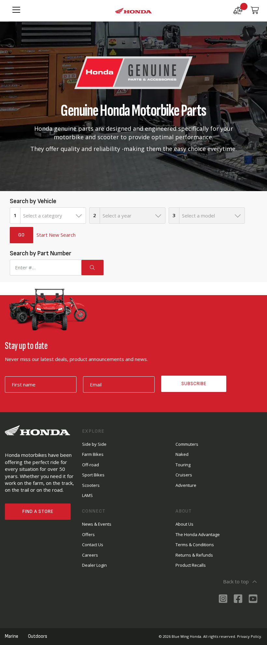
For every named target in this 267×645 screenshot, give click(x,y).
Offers (88, 534)
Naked (182, 454)
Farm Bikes (93, 454)
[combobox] (53, 215)
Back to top (236, 581)
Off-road (90, 465)
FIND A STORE (37, 511)
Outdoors (37, 636)
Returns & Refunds (194, 555)
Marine (11, 636)
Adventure (186, 485)
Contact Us (92, 545)
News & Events (96, 524)
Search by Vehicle (33, 201)
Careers (90, 555)
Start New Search (56, 235)
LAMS (87, 495)
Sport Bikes (93, 475)
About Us (184, 524)
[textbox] (53, 215)
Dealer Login (94, 565)
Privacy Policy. (249, 636)
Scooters (91, 485)
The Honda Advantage (198, 534)
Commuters (187, 444)
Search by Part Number (40, 253)
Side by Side (94, 444)
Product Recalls (191, 565)
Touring (183, 465)
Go (21, 235)
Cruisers (184, 475)
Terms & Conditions (195, 545)
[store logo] (133, 11)
